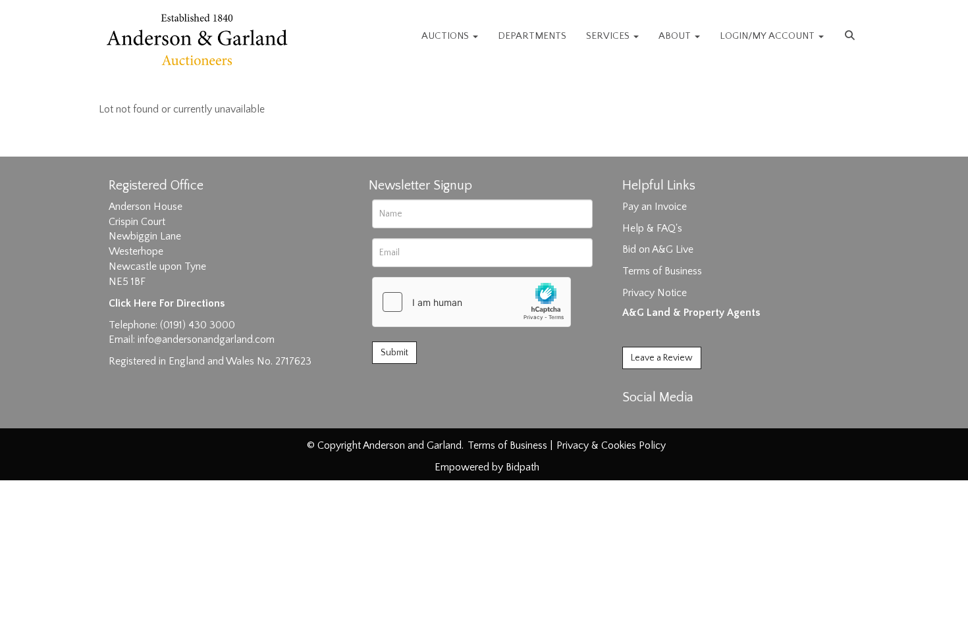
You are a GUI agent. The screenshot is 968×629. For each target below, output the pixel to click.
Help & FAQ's (652, 228)
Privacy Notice (654, 293)
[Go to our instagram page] (689, 420)
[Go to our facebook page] (634, 420)
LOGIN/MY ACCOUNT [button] (768, 35)
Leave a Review (662, 358)
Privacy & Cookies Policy (611, 445)
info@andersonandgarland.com (206, 339)
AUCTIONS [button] (446, 35)
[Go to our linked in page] (662, 420)
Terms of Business (662, 271)
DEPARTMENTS (532, 35)
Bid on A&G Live (657, 249)
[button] (851, 36)
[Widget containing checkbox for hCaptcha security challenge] (471, 302)
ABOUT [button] (676, 35)
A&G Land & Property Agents (691, 312)
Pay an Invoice (654, 207)
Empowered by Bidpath (487, 467)
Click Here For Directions (167, 303)
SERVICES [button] (609, 35)
